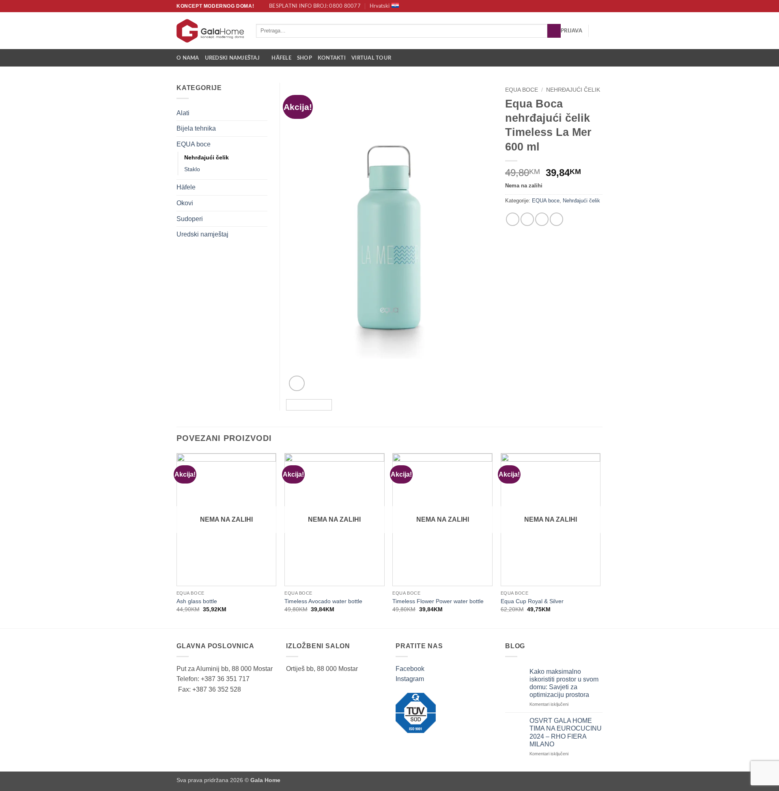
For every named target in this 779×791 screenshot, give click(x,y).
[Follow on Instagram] (598, 6)
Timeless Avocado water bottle (323, 601)
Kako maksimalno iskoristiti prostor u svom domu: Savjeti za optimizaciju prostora (563, 683)
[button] (571, 31)
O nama (187, 58)
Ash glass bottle (196, 601)
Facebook (410, 668)
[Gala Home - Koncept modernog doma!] (210, 31)
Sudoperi (189, 218)
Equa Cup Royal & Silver (532, 601)
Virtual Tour (371, 58)
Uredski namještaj (232, 58)
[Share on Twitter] (527, 219)
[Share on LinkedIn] (556, 219)
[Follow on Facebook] (590, 6)
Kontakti (332, 58)
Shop (304, 58)
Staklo (192, 169)
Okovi (184, 203)
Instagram (410, 678)
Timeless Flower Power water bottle (438, 601)
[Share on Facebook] (512, 219)
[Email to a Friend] (542, 219)
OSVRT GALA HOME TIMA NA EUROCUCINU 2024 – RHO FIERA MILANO (565, 732)
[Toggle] (262, 113)
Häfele (281, 58)
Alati (182, 113)
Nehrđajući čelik (573, 90)
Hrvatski (380, 6)
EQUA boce (521, 90)
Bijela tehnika (196, 128)
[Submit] (554, 31)
